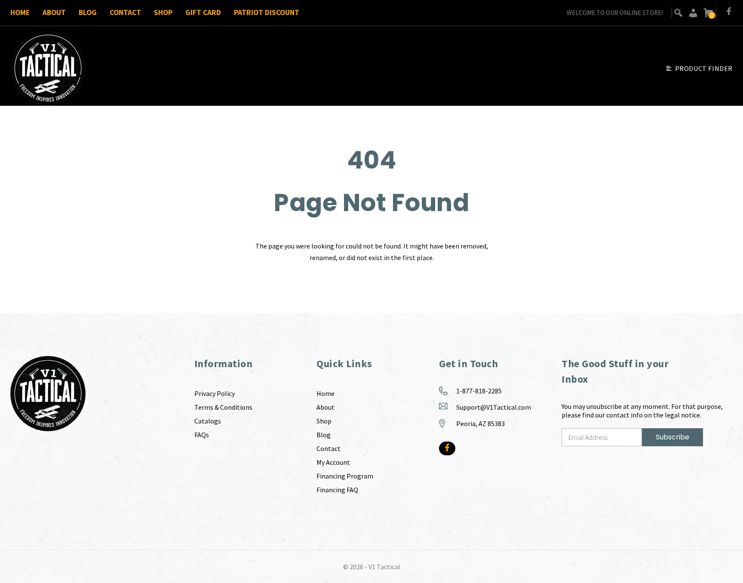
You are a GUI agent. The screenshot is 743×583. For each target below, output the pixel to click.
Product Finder (704, 68)
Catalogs (207, 421)
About (54, 12)
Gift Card (203, 12)
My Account (333, 462)
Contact (125, 12)
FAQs (201, 434)
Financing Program (344, 476)
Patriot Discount (266, 12)
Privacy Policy (214, 393)
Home (20, 12)
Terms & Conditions (223, 407)
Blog (88, 12)
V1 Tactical (384, 566)
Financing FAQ (337, 489)
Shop (163, 12)
